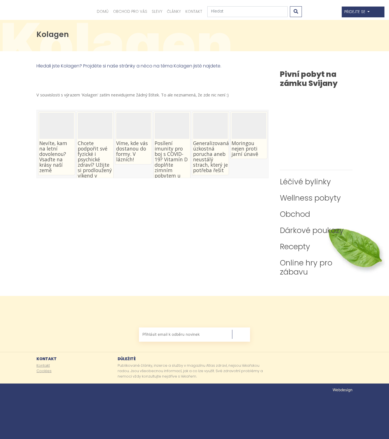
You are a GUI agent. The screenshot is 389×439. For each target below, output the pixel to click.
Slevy (157, 11)
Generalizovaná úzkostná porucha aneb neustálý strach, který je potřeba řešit (211, 157)
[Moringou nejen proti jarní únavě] (249, 126)
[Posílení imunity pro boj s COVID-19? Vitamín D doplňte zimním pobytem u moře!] (172, 126)
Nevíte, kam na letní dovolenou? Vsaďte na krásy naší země (53, 157)
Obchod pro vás (130, 11)
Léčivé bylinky (305, 181)
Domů (102, 11)
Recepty (295, 246)
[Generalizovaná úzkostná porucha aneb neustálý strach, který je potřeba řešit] (210, 126)
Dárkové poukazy (312, 230)
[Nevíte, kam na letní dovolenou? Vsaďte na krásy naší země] (56, 126)
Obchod (295, 214)
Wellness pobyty (310, 198)
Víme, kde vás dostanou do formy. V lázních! (132, 151)
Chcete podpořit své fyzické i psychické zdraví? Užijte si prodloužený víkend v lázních (95, 162)
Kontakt (193, 11)
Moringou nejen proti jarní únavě (245, 149)
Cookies (44, 370)
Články (174, 11)
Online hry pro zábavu (306, 267)
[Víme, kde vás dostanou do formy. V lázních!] (133, 126)
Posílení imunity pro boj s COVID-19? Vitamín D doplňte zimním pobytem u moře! (171, 162)
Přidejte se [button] (355, 12)
